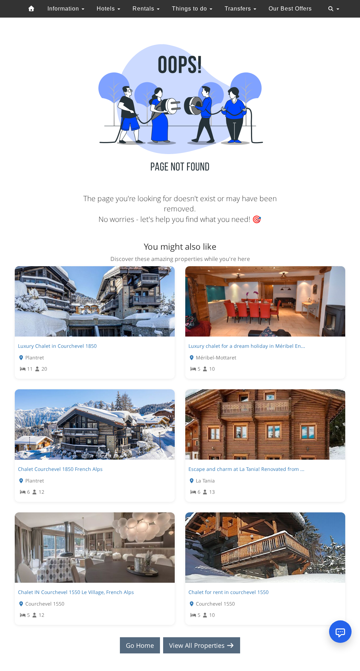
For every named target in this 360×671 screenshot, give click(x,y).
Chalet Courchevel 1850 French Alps (60, 469)
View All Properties (197, 645)
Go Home (140, 645)
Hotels (107, 9)
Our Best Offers (290, 9)
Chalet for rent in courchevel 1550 (228, 592)
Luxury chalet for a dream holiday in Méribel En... (246, 346)
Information (64, 9)
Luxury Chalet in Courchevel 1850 (57, 346)
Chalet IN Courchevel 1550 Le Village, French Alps (76, 592)
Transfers (239, 9)
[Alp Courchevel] (31, 9)
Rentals (144, 9)
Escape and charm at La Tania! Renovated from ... (246, 469)
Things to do (190, 9)
